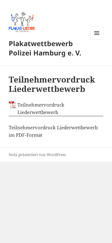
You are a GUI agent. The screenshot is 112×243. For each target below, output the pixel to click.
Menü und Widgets (97, 39)
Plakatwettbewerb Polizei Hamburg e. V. (45, 48)
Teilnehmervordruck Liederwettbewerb (40, 108)
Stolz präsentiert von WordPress (37, 154)
